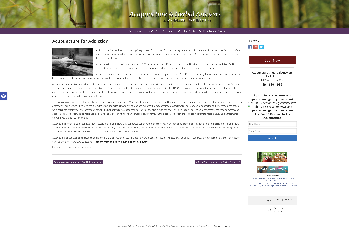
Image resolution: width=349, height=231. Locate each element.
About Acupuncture (166, 31)
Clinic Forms (209, 31)
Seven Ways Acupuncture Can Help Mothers (78, 162)
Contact (193, 31)
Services (133, 31)
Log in (228, 226)
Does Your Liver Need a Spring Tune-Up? (218, 162)
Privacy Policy (204, 226)
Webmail (216, 226)
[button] (3, 96)
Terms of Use (192, 226)
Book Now (222, 31)
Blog (185, 31)
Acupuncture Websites (125, 226)
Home (124, 31)
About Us (144, 31)
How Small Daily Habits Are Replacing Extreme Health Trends (273, 185)
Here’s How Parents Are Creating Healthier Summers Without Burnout (273, 179)
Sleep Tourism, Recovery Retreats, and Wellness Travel (272, 183)
